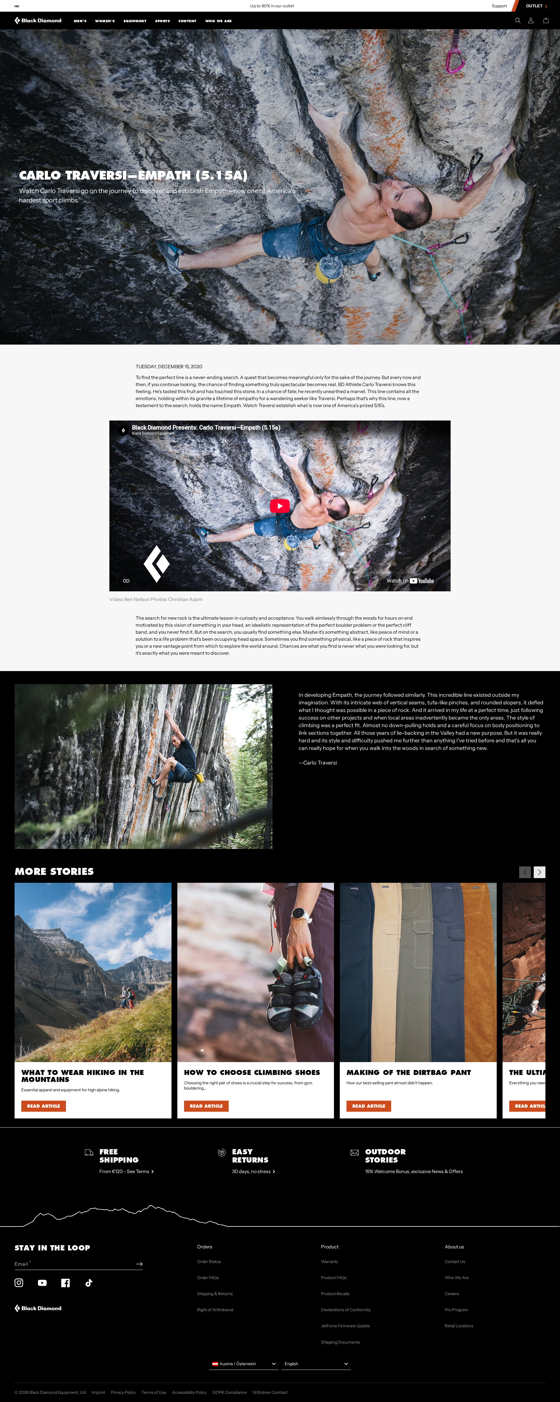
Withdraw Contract (270, 1392)
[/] (38, 20)
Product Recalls (335, 1293)
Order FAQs (208, 1277)
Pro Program (456, 1309)
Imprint (98, 1392)
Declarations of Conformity (346, 1309)
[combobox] (244, 1364)
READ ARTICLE (43, 1106)
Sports (162, 21)
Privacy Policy (123, 1392)
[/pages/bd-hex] (17, 6)
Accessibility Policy (189, 1392)
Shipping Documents (340, 1342)
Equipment (135, 21)
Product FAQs (333, 1277)
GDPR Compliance (229, 1392)
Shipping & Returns (215, 1293)
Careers (452, 1293)
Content (187, 21)
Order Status (209, 1261)
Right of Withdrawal (215, 1309)
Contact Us (455, 1261)
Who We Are (218, 21)
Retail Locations (459, 1325)
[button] (80, 20)
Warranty (329, 1261)
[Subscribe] (139, 1264)
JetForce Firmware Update (345, 1325)
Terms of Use (153, 1392)
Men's (80, 21)
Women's (105, 21)
